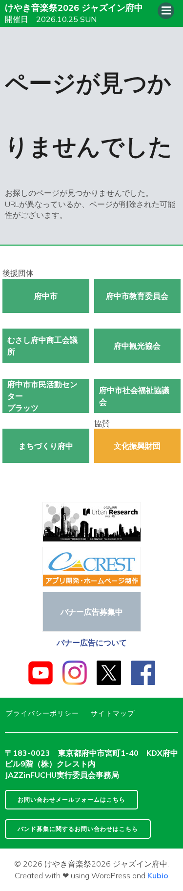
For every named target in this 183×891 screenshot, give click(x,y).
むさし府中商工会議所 (42, 345)
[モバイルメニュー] (166, 10)
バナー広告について (92, 642)
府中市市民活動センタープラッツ (42, 396)
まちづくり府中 (46, 446)
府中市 (46, 296)
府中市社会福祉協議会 (134, 396)
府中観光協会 (137, 346)
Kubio (157, 875)
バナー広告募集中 (92, 612)
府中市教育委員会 (137, 296)
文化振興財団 (137, 446)
